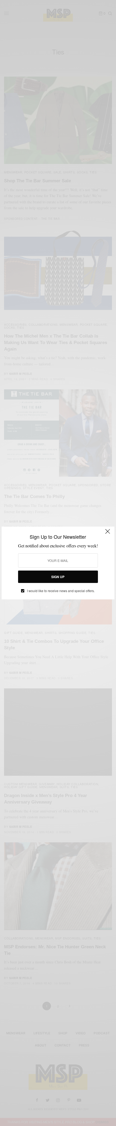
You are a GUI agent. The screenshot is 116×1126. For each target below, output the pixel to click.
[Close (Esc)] (107, 534)
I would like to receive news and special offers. (61, 590)
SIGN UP (57, 576)
